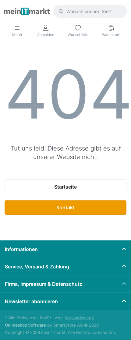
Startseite (65, 187)
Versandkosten (79, 317)
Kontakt (65, 207)
